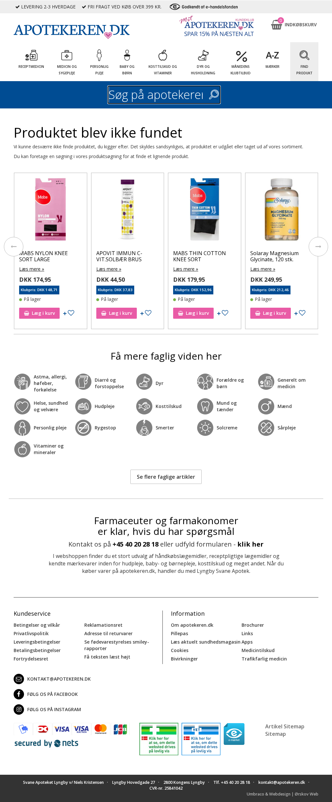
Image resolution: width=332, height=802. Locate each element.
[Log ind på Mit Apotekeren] (216, 26)
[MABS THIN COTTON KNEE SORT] (204, 211)
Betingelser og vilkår (37, 625)
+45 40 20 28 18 (136, 544)
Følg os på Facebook (52, 694)
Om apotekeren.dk (192, 625)
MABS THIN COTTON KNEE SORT (199, 256)
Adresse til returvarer (108, 633)
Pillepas (179, 633)
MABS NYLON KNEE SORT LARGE (43, 256)
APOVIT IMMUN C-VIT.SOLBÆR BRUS (119, 256)
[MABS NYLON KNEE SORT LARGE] (50, 211)
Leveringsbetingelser (37, 642)
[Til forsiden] (72, 32)
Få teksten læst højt (107, 657)
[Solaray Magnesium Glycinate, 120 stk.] (281, 211)
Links (247, 633)
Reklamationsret (103, 625)
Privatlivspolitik (31, 633)
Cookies (179, 650)
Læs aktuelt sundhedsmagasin (206, 642)
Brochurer (253, 625)
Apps (247, 642)
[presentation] (13, 246)
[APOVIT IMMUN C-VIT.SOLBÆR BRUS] (127, 211)
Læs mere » (31, 269)
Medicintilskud (258, 650)
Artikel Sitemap (284, 726)
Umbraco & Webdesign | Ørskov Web (282, 794)
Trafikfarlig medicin (264, 659)
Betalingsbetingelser (37, 650)
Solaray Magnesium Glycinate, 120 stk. (274, 256)
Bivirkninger (184, 659)
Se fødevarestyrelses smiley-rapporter (116, 645)
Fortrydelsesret (31, 659)
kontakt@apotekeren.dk (59, 679)
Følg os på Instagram (54, 709)
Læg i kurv (43, 313)
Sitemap (275, 733)
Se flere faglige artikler (166, 476)
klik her (250, 544)
